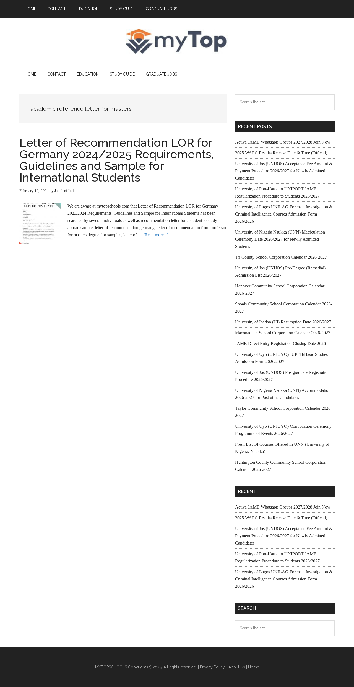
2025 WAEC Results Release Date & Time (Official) (281, 153)
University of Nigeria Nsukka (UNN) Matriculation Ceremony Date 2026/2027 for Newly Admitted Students (280, 239)
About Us (236, 667)
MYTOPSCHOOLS (177, 41)
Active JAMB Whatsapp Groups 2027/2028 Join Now (282, 142)
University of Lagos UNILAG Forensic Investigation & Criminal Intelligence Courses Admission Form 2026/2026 (283, 214)
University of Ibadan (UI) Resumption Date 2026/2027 (283, 322)
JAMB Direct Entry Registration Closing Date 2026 (280, 343)
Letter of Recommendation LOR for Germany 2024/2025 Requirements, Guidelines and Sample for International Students (116, 160)
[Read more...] (155, 234)
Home (253, 667)
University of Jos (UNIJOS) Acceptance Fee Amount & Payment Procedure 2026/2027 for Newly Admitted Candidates (283, 170)
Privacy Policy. (212, 667)
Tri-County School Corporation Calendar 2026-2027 (281, 257)
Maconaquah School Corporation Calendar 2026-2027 (282, 332)
